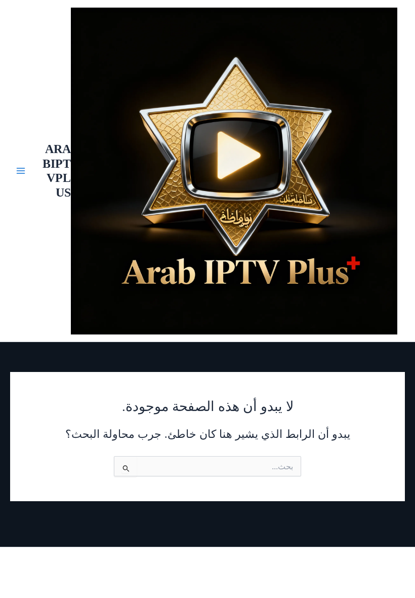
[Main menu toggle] (20, 170)
